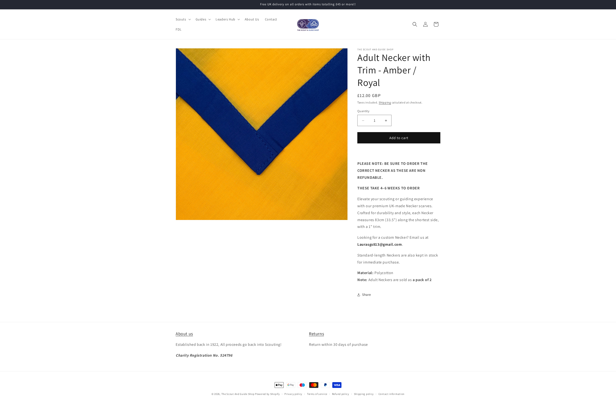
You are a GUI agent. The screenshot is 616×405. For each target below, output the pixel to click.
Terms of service (317, 394)
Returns (316, 333)
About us (184, 333)
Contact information (391, 394)
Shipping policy (364, 394)
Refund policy (340, 394)
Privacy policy (293, 394)
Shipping (385, 102)
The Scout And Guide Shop (238, 394)
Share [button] (366, 294)
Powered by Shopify (267, 394)
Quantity (363, 111)
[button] (183, 19)
